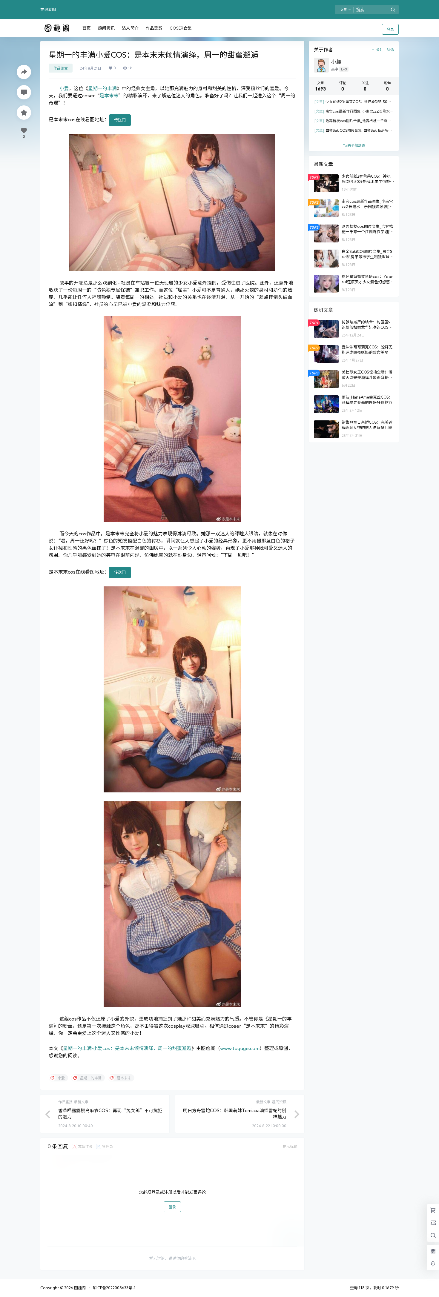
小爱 (64, 88)
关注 (379, 49)
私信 (390, 49)
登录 (390, 29)
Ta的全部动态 (354, 145)
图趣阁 (79, 1288)
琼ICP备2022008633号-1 (114, 1288)
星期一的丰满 (102, 88)
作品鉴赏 (60, 68)
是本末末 (109, 95)
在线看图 (48, 10)
